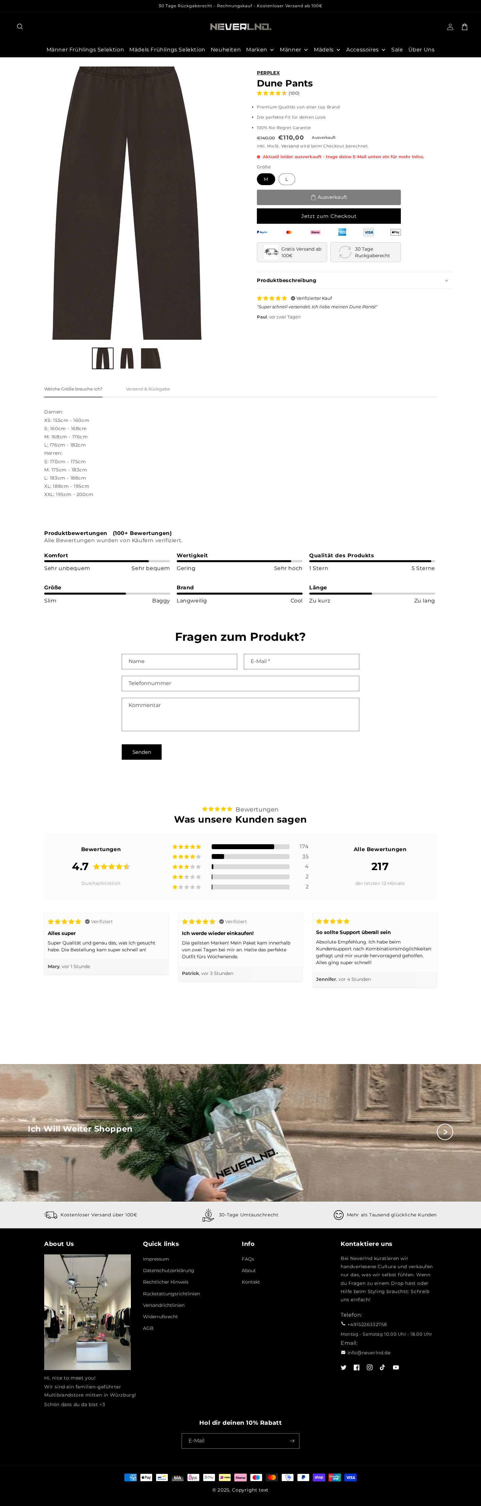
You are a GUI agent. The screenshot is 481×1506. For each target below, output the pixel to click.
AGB (148, 1328)
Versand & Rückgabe (148, 388)
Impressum (156, 1259)
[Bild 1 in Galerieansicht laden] (102, 358)
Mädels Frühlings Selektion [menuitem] (167, 50)
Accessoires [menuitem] (362, 50)
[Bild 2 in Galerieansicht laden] (126, 358)
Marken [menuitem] (256, 50)
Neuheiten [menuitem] (226, 50)
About (249, 1270)
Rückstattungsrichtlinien (171, 1294)
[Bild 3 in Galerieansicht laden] (151, 358)
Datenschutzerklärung (168, 1270)
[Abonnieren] (292, 1441)
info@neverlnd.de (369, 1353)
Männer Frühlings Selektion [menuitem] (85, 50)
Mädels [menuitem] (324, 50)
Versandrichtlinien (164, 1305)
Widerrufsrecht (160, 1317)
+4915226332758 (367, 1324)
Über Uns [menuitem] (421, 50)
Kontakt (251, 1282)
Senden (142, 752)
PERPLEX (268, 73)
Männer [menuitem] (290, 50)
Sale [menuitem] (397, 50)
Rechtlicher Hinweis (165, 1282)
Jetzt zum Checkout (329, 216)
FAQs (248, 1259)
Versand (290, 145)
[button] (20, 27)
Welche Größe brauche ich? (73, 388)
